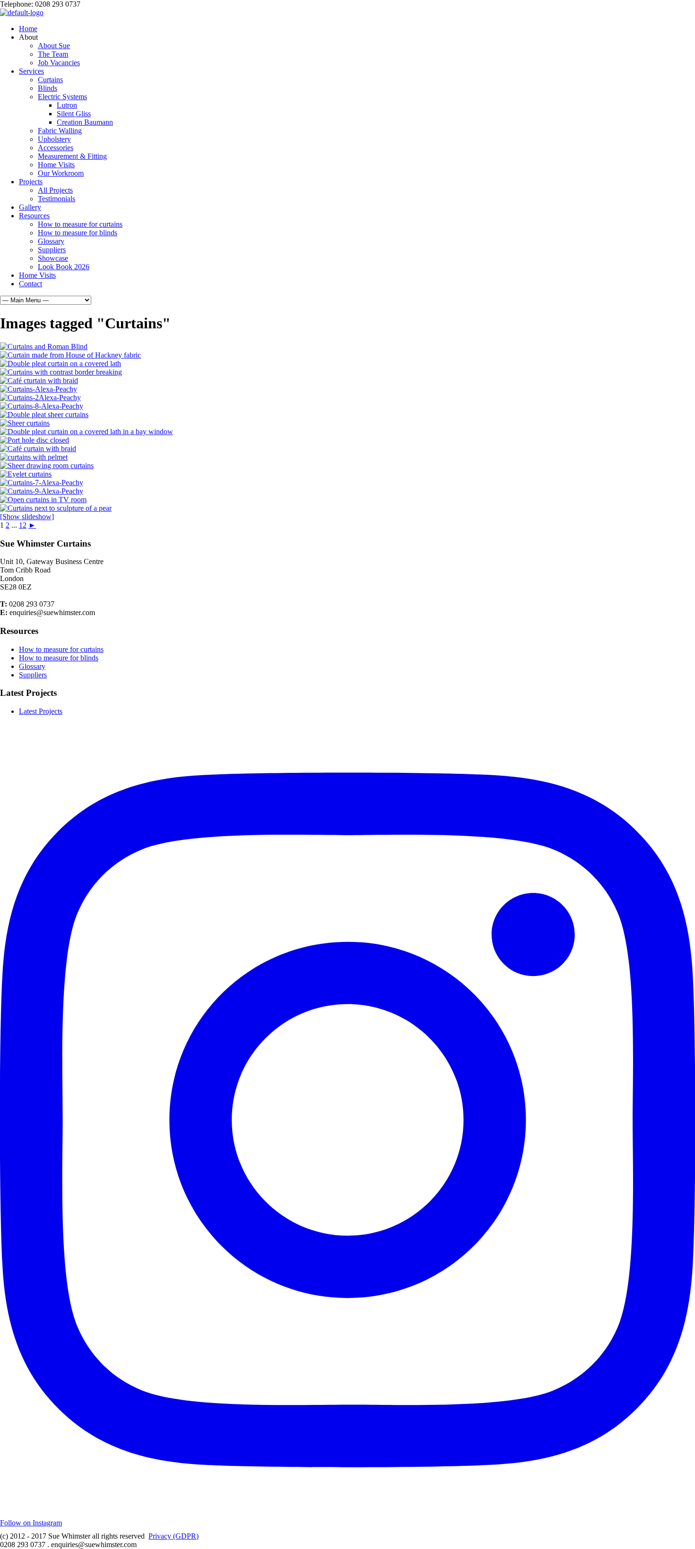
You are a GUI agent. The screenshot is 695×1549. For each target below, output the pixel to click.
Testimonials (56, 199)
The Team (53, 54)
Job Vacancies (59, 63)
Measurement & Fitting (72, 156)
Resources (34, 216)
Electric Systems (62, 97)
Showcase (53, 258)
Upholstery (54, 139)
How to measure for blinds (77, 233)
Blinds (47, 88)
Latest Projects (40, 711)
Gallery (30, 207)
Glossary (51, 241)
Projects (31, 182)
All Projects (55, 190)
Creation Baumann (85, 122)
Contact (30, 284)
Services (31, 71)
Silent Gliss (74, 114)
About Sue (54, 46)
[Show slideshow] (27, 517)
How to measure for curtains (80, 224)
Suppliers (52, 250)
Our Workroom (61, 173)
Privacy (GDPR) (173, 1536)
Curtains (50, 80)
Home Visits (56, 165)
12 (22, 525)
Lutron (67, 105)
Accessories (55, 148)
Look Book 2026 (63, 267)
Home (28, 29)
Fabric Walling (60, 131)
